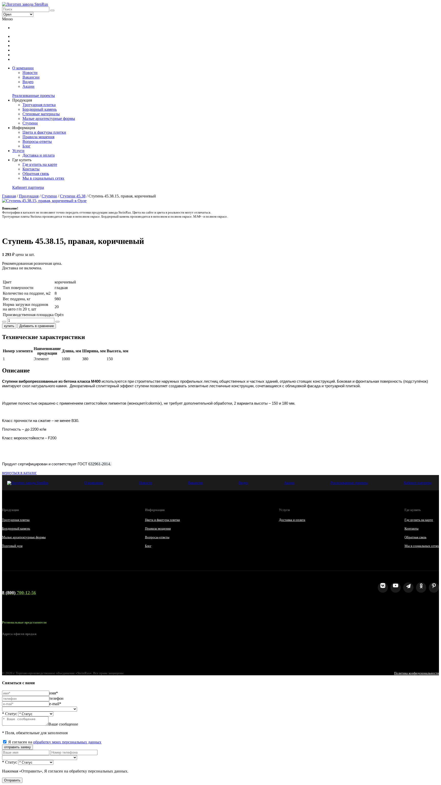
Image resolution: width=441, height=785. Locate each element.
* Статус (9, 714)
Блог (26, 146)
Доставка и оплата (38, 155)
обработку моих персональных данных (67, 742)
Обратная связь (35, 173)
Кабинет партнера (28, 187)
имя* (53, 693)
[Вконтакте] (383, 587)
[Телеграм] (408, 587)
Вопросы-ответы (37, 141)
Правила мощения (38, 137)
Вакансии (31, 77)
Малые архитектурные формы (48, 118)
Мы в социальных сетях (43, 178)
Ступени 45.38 (72, 196)
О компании (23, 68)
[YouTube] (395, 587)
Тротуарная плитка (39, 105)
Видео (27, 82)
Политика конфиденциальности (416, 673)
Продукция (29, 196)
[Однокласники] (421, 587)
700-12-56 (19, 592)
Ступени (30, 123)
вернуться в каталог (19, 472)
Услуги (18, 150)
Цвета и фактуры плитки (44, 132)
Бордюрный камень (39, 109)
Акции (28, 86)
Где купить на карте (39, 164)
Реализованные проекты (33, 95)
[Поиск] (52, 10)
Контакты (31, 169)
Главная (9, 196)
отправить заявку (17, 747)
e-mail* (55, 704)
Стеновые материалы (41, 114)
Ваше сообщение (63, 724)
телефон (56, 698)
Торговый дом (12, 546)
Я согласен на (54, 742)
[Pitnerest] (434, 587)
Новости (30, 72)
